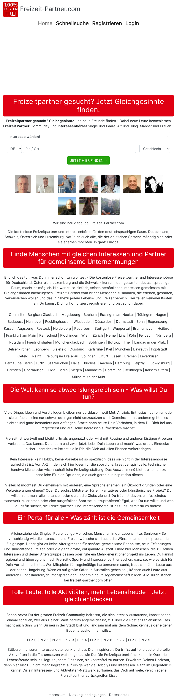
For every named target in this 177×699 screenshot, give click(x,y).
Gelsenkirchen (19, 349)
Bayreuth (140, 349)
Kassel (9, 328)
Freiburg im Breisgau (61, 356)
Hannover (34, 321)
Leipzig (139, 363)
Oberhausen (33, 370)
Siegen (76, 370)
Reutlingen (133, 370)
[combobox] (88, 136)
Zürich (98, 335)
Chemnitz (16, 314)
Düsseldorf (104, 321)
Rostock (43, 328)
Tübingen (144, 314)
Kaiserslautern (156, 370)
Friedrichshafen (39, 342)
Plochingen (69, 335)
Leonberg (41, 349)
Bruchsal (89, 363)
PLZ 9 (145, 640)
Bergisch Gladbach (43, 314)
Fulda (51, 370)
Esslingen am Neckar (117, 314)
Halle (75, 363)
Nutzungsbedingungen (87, 695)
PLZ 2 (56, 640)
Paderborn (82, 328)
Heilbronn (165, 328)
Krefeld (22, 356)
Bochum (90, 314)
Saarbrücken (57, 363)
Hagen (160, 314)
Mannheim (93, 370)
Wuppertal (121, 328)
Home (45, 23)
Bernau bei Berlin (19, 363)
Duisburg (77, 349)
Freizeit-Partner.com (50, 9)
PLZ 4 (82, 640)
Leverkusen (149, 356)
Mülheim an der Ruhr (88, 377)
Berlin (63, 370)
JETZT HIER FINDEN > (88, 160)
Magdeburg (71, 314)
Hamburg (122, 363)
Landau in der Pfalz (150, 342)
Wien (85, 335)
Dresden (14, 370)
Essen (116, 356)
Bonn (140, 321)
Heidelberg (62, 328)
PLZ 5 (95, 640)
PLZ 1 (44, 640)
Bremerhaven (143, 328)
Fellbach (145, 335)
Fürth (40, 363)
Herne (111, 335)
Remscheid (48, 335)
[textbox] (88, 136)
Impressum (56, 695)
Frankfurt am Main (21, 335)
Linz (122, 335)
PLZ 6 (107, 640)
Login (132, 23)
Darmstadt (124, 321)
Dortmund (113, 370)
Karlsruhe (95, 349)
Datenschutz (119, 695)
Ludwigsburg (159, 363)
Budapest (15, 321)
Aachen (106, 363)
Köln (132, 335)
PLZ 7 (120, 640)
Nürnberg (163, 335)
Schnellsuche (72, 23)
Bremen (130, 356)
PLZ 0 (31, 640)
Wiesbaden (83, 321)
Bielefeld (59, 349)
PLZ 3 (69, 640)
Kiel (109, 349)
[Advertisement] (90, 62)
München (122, 349)
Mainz (36, 356)
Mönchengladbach (70, 342)
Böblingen (96, 342)
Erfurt (103, 356)
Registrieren (107, 23)
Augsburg (25, 328)
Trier (127, 342)
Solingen (88, 356)
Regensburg (157, 321)
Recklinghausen (57, 321)
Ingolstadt (159, 349)
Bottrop (114, 342)
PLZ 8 (132, 640)
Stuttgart (102, 328)
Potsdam (16, 342)
